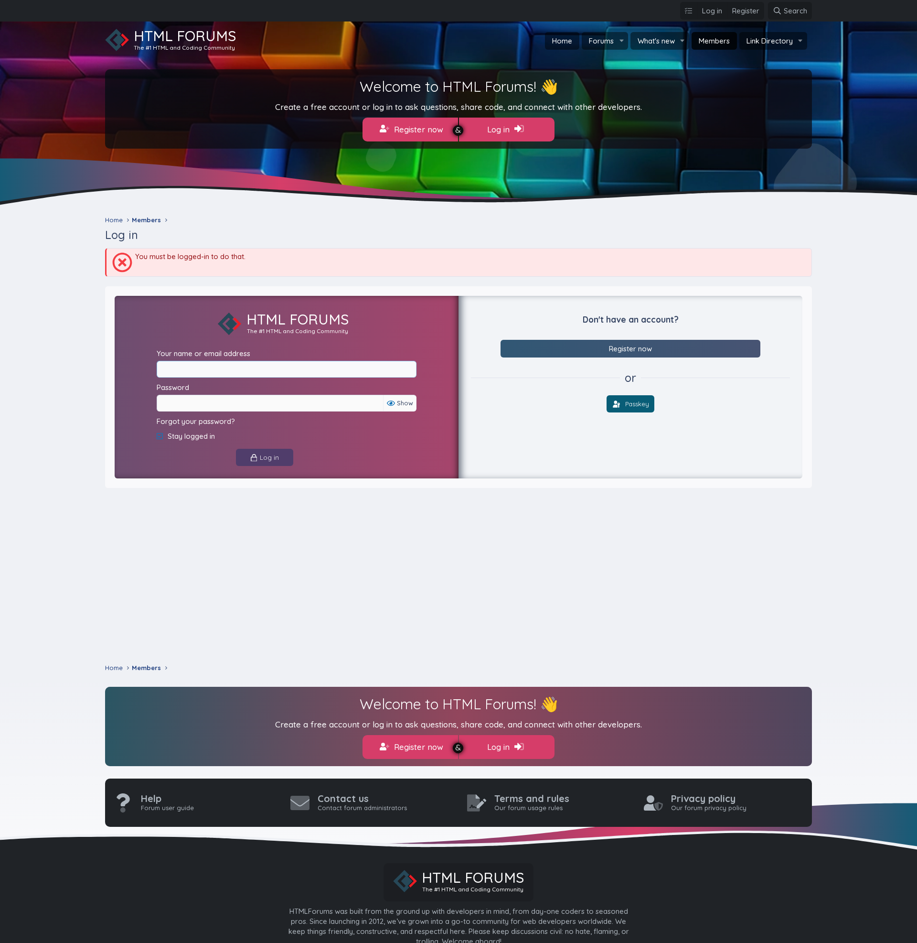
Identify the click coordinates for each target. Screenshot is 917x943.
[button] (621, 41)
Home (562, 40)
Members (714, 40)
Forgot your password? (196, 421)
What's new (656, 40)
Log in (499, 129)
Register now (417, 129)
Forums (601, 40)
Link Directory (769, 40)
